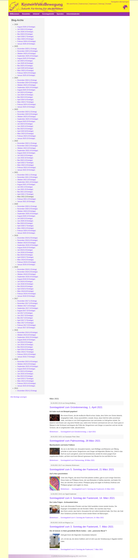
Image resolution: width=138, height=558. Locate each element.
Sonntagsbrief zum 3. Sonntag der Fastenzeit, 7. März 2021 (81, 526)
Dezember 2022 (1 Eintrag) (27, 143)
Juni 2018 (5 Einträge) (25, 284)
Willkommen (14, 14)
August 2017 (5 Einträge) (26, 310)
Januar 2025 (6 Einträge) (26, 75)
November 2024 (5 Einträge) (27, 82)
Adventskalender (73, 14)
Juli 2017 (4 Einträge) (25, 313)
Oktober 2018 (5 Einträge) (26, 274)
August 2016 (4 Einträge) (26, 340)
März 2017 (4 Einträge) (25, 323)
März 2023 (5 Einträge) (25, 133)
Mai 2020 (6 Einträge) (25, 223)
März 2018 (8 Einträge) (25, 291)
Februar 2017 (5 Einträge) (26, 325)
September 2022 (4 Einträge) (27, 150)
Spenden (60, 14)
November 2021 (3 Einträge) (27, 177)
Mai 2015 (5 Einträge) (25, 376)
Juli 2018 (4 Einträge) (25, 281)
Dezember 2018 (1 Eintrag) (27, 269)
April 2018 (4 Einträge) (25, 289)
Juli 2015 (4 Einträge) (25, 371)
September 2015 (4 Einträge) (27, 366)
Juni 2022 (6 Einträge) (25, 158)
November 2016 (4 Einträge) (27, 332)
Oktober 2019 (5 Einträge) (26, 243)
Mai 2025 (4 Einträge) (25, 66)
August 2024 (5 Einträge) (26, 90)
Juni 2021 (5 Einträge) (25, 189)
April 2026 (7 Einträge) (25, 36)
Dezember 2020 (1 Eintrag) (27, 206)
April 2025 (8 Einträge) (25, 68)
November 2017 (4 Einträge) (27, 303)
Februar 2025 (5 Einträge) (26, 73)
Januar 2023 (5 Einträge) (26, 138)
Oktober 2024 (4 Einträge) (26, 85)
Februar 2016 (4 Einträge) (26, 354)
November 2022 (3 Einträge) (27, 146)
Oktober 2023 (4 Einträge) (26, 116)
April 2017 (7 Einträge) (25, 320)
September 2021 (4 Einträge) (27, 182)
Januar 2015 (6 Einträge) (26, 386)
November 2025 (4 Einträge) (27, 51)
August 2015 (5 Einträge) (26, 369)
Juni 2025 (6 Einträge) (25, 63)
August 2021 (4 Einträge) (26, 184)
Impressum (93, 4)
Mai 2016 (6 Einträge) (25, 347)
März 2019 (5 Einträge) (25, 260)
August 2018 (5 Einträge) (26, 279)
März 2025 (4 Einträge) (25, 70)
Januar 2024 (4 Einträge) (26, 107)
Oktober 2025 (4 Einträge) (26, 53)
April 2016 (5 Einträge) (25, 349)
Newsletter (26, 14)
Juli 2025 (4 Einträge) (25, 61)
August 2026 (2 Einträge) (26, 27)
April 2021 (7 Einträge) (25, 194)
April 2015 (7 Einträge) (25, 378)
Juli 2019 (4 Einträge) (25, 250)
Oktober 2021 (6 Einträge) (26, 180)
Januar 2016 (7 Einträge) (26, 357)
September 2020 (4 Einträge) (27, 213)
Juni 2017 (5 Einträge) (25, 315)
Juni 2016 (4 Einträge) (25, 344)
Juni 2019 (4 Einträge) (25, 252)
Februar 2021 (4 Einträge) (26, 199)
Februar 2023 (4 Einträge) (26, 136)
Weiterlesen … (73, 432)
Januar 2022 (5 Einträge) (26, 170)
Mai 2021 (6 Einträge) (25, 192)
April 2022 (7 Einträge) (25, 163)
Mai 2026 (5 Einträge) (25, 34)
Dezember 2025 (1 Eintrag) (27, 49)
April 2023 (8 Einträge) (25, 131)
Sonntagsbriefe (48, 14)
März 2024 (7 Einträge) (25, 102)
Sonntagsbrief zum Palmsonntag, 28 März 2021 (75, 440)
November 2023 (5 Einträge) (27, 114)
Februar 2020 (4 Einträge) (26, 230)
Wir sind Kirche (72, 4)
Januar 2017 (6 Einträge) (26, 327)
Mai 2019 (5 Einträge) (25, 255)
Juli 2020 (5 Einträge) (25, 218)
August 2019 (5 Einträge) (26, 247)
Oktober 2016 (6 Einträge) (26, 335)
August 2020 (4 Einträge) (26, 216)
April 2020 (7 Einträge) (25, 226)
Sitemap (101, 4)
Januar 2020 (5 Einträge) (26, 233)
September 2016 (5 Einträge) (27, 337)
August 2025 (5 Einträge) (26, 58)
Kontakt (108, 4)
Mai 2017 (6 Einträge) (25, 318)
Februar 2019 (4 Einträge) (26, 262)
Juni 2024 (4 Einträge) (25, 95)
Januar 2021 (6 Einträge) (26, 201)
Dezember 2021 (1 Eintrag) (27, 175)
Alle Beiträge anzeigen (18, 397)
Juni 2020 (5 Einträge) (25, 221)
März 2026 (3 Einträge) (25, 39)
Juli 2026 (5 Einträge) (25, 29)
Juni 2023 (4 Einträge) (25, 126)
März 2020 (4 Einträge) (25, 228)
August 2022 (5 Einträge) (26, 153)
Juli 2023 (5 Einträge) (25, 124)
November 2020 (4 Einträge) (27, 209)
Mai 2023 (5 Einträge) (25, 129)
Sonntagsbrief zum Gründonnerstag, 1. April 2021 (76, 407)
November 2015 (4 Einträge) (27, 361)
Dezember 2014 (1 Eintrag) (27, 391)
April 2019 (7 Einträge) (25, 257)
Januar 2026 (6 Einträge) (26, 44)
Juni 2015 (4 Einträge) (25, 374)
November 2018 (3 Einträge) (27, 272)
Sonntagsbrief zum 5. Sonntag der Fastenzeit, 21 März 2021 (82, 469)
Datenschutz (83, 4)
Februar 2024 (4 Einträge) (26, 104)
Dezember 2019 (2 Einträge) (27, 238)
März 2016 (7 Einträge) (25, 352)
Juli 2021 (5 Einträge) (25, 187)
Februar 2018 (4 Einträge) (26, 294)
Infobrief (36, 14)
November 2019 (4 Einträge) (27, 240)
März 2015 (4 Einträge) (25, 381)
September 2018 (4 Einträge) (27, 277)
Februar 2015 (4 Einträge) (26, 383)
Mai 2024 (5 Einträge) (25, 97)
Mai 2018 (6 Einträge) (25, 286)
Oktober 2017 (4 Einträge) (26, 306)
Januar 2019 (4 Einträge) (26, 264)
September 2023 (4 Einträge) (27, 119)
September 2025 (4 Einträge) (27, 56)
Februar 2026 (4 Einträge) (26, 41)
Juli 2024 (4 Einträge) (25, 92)
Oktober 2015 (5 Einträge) (26, 364)
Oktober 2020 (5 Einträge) (26, 211)
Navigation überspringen (120, 2)
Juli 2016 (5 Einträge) (25, 342)
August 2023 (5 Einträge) (26, 121)
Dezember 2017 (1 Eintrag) (27, 301)
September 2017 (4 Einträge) (27, 308)
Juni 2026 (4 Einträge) (25, 32)
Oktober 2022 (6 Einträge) (26, 148)
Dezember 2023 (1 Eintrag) (27, 112)
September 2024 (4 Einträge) (27, 87)
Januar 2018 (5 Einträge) (26, 296)
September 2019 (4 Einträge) (27, 245)
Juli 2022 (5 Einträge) (25, 155)
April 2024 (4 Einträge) (25, 99)
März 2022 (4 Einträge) (25, 165)
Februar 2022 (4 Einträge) (26, 167)
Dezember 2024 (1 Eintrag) (27, 80)
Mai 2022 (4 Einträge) (25, 160)
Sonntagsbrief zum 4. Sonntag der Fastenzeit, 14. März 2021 (82, 498)
